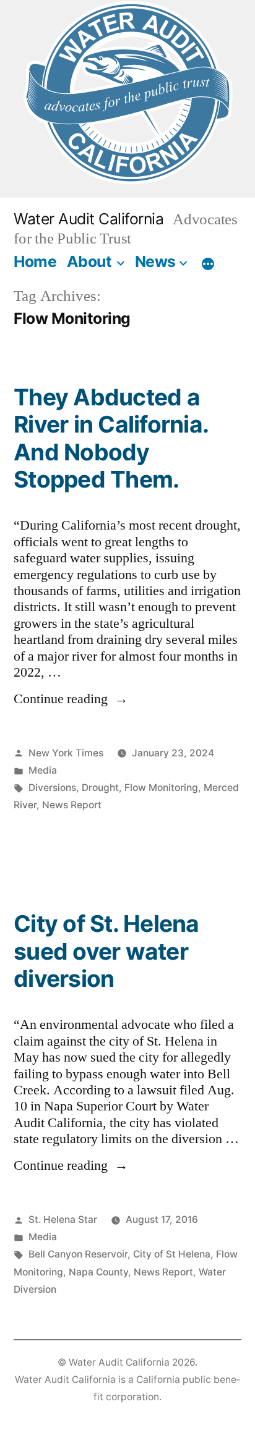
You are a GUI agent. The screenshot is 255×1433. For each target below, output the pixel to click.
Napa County (98, 1272)
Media (42, 770)
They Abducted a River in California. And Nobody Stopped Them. (111, 438)
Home (35, 261)
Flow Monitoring (161, 787)
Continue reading (71, 699)
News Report (72, 805)
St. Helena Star (62, 1219)
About (89, 261)
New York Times (65, 753)
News (155, 261)
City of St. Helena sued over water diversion (106, 951)
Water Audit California (88, 218)
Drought (100, 787)
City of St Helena (171, 1254)
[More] (208, 263)
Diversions (52, 787)
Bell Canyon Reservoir (77, 1254)
